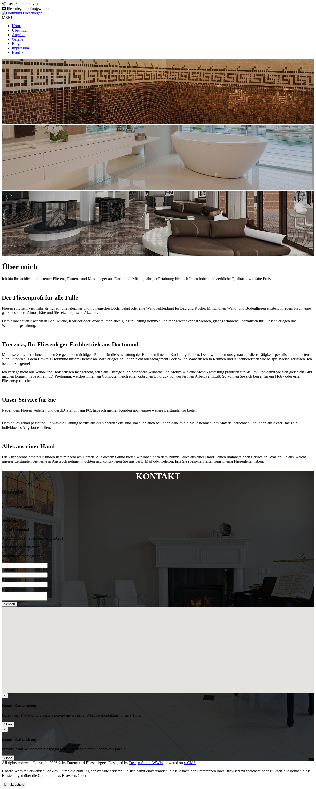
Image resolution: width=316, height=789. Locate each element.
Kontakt (18, 52)
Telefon (8, 570)
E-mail (7, 580)
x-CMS (190, 763)
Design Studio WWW (146, 763)
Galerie (17, 39)
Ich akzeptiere (14, 784)
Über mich (20, 30)
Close (8, 724)
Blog (16, 44)
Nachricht (9, 589)
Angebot (18, 35)
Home (16, 26)
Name (6, 560)
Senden (9, 604)
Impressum (20, 48)
